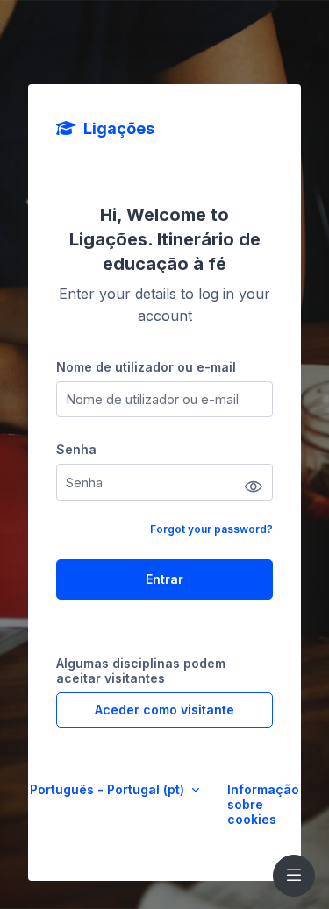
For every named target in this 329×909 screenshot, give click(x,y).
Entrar (164, 579)
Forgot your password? (211, 529)
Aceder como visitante (164, 709)
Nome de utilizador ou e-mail (146, 366)
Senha (76, 449)
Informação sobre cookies (263, 804)
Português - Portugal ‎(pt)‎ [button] (109, 789)
